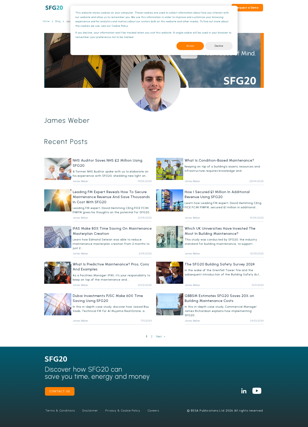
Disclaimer (90, 410)
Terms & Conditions (60, 410)
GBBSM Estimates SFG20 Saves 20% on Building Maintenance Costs (219, 298)
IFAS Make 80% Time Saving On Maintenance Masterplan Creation (112, 231)
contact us (59, 391)
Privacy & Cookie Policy (122, 410)
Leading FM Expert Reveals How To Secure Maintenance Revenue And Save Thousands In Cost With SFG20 (111, 197)
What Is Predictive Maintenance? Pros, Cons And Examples (111, 266)
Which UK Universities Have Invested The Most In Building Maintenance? (220, 231)
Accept (190, 45)
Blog (58, 21)
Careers (153, 410)
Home (46, 21)
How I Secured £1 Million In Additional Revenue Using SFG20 (217, 194)
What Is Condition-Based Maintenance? (219, 160)
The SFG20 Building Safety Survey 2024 (220, 264)
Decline (219, 45)
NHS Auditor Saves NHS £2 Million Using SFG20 (107, 162)
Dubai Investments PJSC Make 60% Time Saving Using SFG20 (108, 298)
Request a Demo (247, 7)
